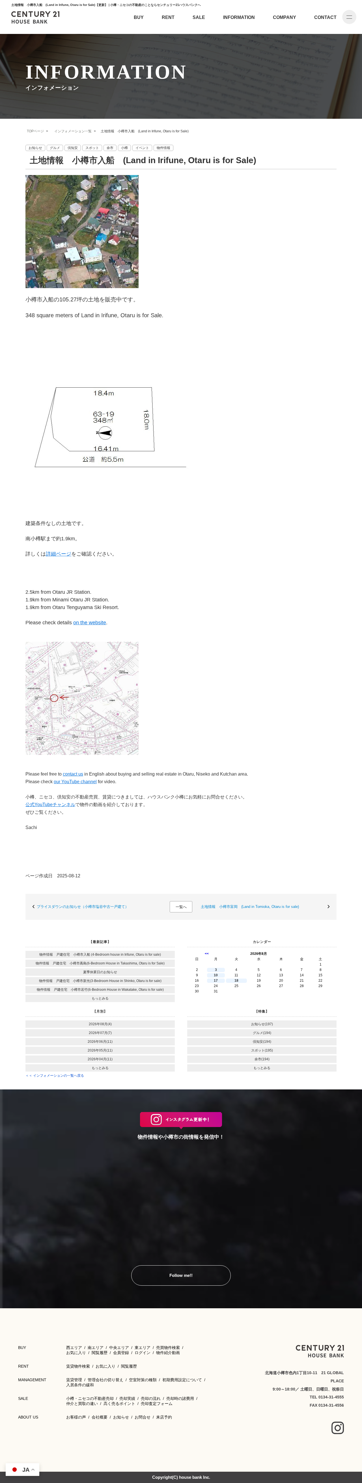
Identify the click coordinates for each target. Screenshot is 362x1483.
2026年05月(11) (100, 1050)
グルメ (55, 148)
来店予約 (164, 1417)
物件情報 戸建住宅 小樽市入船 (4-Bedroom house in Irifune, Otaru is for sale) (100, 955)
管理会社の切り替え (105, 1380)
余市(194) (262, 1059)
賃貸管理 (74, 1380)
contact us (73, 774)
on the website (89, 622)
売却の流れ (151, 1398)
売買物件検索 (168, 1347)
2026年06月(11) (100, 1042)
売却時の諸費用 (180, 1398)
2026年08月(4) (100, 1024)
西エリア (74, 1347)
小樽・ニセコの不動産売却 (90, 1398)
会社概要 (99, 1417)
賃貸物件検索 (78, 1366)
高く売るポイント (119, 1403)
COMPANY (284, 17)
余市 (110, 148)
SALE (199, 17)
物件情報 (163, 148)
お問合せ (142, 1417)
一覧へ (181, 907)
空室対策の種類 (143, 1380)
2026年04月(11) (100, 1059)
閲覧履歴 (99, 1352)
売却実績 (127, 1398)
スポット (92, 148)
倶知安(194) (262, 1042)
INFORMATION (239, 17)
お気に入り (76, 1352)
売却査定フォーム (157, 1403)
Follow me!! (181, 1275)
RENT (168, 17)
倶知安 (73, 148)
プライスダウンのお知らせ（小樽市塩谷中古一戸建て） (83, 907)
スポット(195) (262, 1050)
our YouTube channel (75, 781)
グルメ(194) (262, 1033)
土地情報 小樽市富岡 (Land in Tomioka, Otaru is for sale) (250, 907)
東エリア (142, 1347)
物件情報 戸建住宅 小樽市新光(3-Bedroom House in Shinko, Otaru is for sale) (100, 981)
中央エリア (119, 1347)
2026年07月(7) (100, 1033)
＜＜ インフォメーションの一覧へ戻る (54, 1076)
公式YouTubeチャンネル (50, 804)
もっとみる (100, 998)
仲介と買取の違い (82, 1403)
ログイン (142, 1352)
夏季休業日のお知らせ (100, 972)
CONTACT (325, 17)
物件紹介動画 (168, 1352)
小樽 (124, 148)
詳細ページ (58, 554)
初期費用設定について (182, 1380)
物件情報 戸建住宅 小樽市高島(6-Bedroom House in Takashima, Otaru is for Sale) (100, 963)
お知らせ (35, 148)
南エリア (96, 1347)
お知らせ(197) (262, 1024)
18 (236, 981)
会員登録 (121, 1352)
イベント (142, 148)
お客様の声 (76, 1417)
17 (216, 981)
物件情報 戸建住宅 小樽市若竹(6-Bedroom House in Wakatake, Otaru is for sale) (100, 990)
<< (207, 954)
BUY (139, 17)
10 (216, 975)
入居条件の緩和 (80, 1385)
